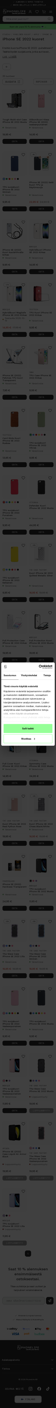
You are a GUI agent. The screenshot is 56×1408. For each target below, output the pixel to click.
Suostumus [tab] (10, 675)
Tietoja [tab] (47, 675)
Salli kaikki (28, 728)
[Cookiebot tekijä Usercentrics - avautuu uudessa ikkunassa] (39, 667)
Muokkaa (26, 738)
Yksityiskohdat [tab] (29, 675)
